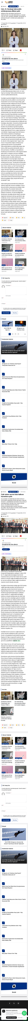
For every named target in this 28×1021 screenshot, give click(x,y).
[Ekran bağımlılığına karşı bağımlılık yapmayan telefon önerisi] (20, 265)
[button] (18, 6)
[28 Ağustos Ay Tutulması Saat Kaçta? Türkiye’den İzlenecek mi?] (20, 326)
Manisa (3, 89)
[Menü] (2, 2)
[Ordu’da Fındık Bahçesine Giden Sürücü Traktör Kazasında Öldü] (14, 387)
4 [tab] (18, 333)
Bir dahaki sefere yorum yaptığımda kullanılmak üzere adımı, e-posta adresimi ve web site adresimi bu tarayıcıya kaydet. (14, 309)
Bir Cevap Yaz (6, 278)
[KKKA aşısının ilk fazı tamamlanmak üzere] (7, 265)
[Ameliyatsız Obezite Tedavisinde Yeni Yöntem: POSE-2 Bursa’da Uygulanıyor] (7, 236)
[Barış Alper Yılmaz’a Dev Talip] (14, 439)
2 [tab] (12, 333)
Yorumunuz (8, 285)
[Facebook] (9, 1003)
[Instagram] (18, 1003)
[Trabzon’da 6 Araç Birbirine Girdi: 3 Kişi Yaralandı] (14, 413)
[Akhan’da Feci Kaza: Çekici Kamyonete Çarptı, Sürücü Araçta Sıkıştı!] (14, 465)
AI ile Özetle (8, 68)
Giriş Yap (15, 312)
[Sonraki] (25, 334)
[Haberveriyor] (9, 2)
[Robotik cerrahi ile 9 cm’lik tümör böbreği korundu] (7, 250)
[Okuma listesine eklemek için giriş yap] (21, 50)
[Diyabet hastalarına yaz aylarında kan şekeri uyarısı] (20, 250)
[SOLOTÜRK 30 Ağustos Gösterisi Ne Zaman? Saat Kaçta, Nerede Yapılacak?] (7, 326)
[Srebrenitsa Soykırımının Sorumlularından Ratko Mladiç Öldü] (14, 426)
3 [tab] (15, 333)
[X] (14, 1003)
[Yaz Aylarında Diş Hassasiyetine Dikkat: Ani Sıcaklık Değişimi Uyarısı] (20, 236)
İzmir (13, 98)
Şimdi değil (20, 1017)
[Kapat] (25, 54)
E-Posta (4, 303)
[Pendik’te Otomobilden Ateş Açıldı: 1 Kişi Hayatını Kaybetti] (14, 400)
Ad (3, 297)
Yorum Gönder (6, 312)
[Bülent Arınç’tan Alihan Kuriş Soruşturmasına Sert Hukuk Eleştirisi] (14, 373)
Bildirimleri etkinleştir (11, 1017)
